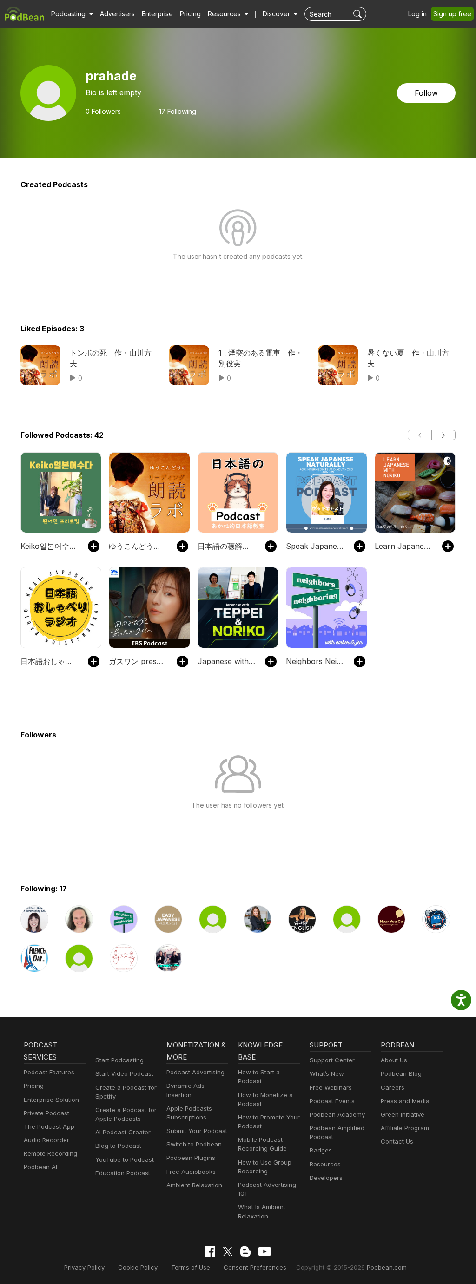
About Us (394, 1060)
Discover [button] (277, 14)
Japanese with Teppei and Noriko (227, 661)
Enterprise (157, 14)
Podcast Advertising (195, 1072)
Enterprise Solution (51, 1099)
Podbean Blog (401, 1073)
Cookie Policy (138, 1267)
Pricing (190, 14)
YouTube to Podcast (124, 1159)
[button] (72, 14)
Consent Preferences (255, 1267)
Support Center (332, 1060)
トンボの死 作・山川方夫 (111, 358)
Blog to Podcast (118, 1145)
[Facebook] (210, 1251)
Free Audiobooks (191, 1171)
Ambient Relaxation (194, 1185)
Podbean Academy (337, 1114)
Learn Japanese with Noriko (404, 546)
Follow (426, 93)
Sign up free (452, 14)
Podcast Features (49, 1072)
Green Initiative (402, 1114)
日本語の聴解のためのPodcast (227, 546)
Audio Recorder (46, 1140)
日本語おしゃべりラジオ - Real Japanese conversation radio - (49, 661)
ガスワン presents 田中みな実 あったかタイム (138, 661)
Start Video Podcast (124, 1073)
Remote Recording (50, 1153)
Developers (326, 1177)
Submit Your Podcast (196, 1130)
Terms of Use (190, 1267)
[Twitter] (228, 1252)
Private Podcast (46, 1113)
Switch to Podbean (194, 1144)
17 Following (177, 111)
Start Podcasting (119, 1060)
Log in (417, 14)
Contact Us (397, 1141)
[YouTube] (264, 1251)
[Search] (358, 13)
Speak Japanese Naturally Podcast (315, 546)
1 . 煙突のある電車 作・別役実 (260, 358)
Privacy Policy (84, 1267)
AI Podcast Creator (123, 1132)
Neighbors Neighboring (315, 661)
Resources (325, 1164)
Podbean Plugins (190, 1157)
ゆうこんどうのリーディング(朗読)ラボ (138, 546)
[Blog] (245, 1251)
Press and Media (405, 1101)
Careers (392, 1087)
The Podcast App (49, 1126)
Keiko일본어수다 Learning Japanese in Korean (49, 546)
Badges (321, 1150)
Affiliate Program (405, 1128)
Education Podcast (122, 1173)
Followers (103, 111)
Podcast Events (332, 1101)
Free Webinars (331, 1087)
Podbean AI (40, 1167)
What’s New (327, 1073)
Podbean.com (387, 1267)
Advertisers (117, 14)
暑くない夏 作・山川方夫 (408, 358)
